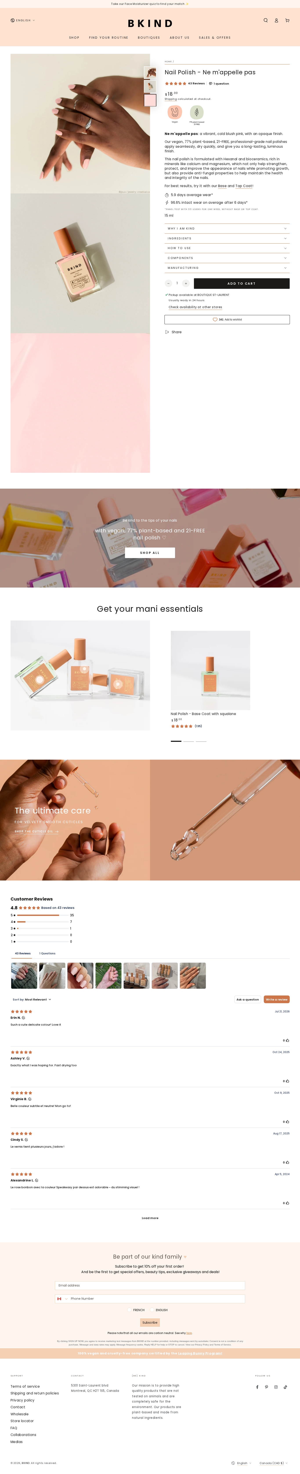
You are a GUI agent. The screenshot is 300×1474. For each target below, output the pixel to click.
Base (222, 186)
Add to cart (242, 283)
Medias (17, 1441)
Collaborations (23, 1434)
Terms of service (25, 1386)
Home (168, 61)
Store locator (22, 1421)
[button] (265, 20)
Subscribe (150, 1322)
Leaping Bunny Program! (200, 1353)
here (189, 1333)
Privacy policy (23, 1400)
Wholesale (20, 1414)
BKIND (26, 1463)
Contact (18, 1407)
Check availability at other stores (195, 307)
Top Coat (243, 186)
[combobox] (62, 1299)
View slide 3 (201, 738)
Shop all (150, 553)
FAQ (14, 1428)
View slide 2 (188, 738)
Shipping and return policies (35, 1393)
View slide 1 (176, 738)
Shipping (171, 99)
